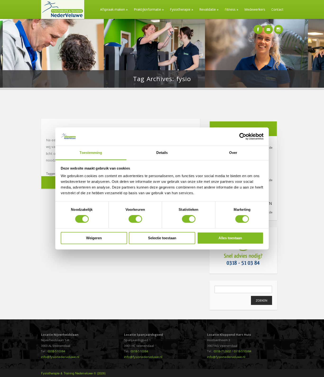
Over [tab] (233, 153)
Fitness (231, 9)
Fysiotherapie (181, 9)
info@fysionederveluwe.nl (60, 357)
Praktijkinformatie (149, 9)
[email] (268, 27)
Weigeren (94, 238)
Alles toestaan (230, 238)
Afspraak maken (114, 9)
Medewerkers (254, 9)
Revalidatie (208, 9)
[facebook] (258, 27)
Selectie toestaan (162, 238)
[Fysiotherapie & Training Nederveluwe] (60, 17)
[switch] (135, 219)
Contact (277, 9)
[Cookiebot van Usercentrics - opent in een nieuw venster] (243, 136)
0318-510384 (56, 351)
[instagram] (278, 27)
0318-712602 (222, 351)
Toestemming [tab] (90, 153)
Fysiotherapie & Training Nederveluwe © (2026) (73, 373)
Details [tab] (162, 153)
